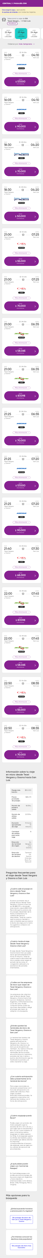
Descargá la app (8, 10)
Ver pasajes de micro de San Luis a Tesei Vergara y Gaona (21, 1219)
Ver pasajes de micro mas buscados (21, 1246)
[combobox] (26, 44)
